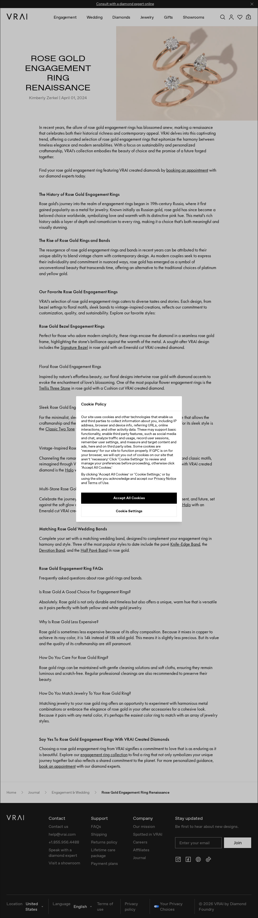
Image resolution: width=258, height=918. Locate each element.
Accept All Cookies (129, 497)
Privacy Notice (165, 478)
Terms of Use (98, 482)
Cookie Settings (129, 510)
